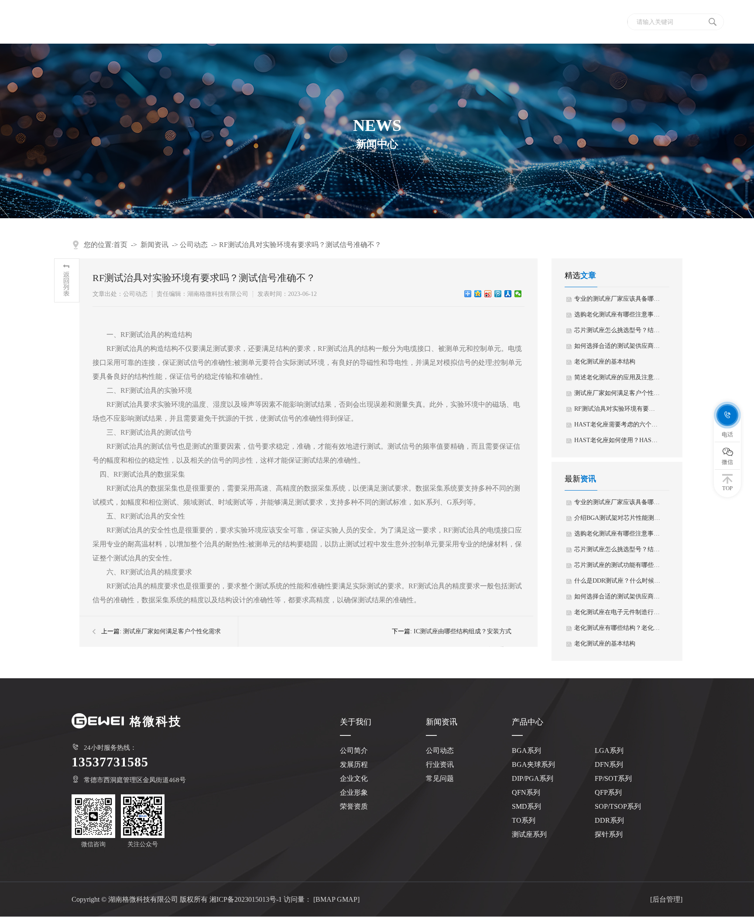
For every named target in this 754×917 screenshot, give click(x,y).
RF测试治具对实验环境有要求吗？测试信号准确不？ (300, 244)
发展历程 (354, 764)
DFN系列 (609, 764)
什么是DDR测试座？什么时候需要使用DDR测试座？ (617, 580)
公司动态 (194, 244)
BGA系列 (526, 750)
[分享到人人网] (508, 293)
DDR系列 (609, 820)
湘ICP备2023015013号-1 (245, 899)
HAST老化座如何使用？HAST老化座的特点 (617, 440)
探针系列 (609, 834)
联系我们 (559, 21)
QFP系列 (608, 792)
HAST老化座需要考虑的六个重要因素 (617, 424)
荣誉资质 (354, 806)
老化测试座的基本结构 (604, 361)
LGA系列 (609, 750)
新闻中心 (503, 21)
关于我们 (391, 21)
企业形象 (354, 792)
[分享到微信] (518, 293)
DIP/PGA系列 (532, 778)
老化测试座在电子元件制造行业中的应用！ (617, 612)
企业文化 (354, 778)
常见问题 (440, 778)
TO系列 (523, 820)
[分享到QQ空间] (478, 293)
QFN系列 (526, 792)
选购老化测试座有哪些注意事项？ (617, 314)
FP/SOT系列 (613, 778)
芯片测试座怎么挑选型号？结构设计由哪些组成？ (617, 330)
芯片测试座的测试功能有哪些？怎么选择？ (617, 565)
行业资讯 (440, 764)
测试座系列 (529, 834)
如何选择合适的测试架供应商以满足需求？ (617, 346)
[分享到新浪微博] (488, 293)
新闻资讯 (154, 244)
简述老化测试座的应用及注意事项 (617, 377)
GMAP (347, 899)
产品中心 (447, 21)
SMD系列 (526, 806)
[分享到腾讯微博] (498, 293)
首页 (344, 21)
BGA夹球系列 (533, 764)
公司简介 (354, 750)
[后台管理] (666, 899)
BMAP (325, 899)
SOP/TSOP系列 (618, 806)
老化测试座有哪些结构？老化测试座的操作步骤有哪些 (617, 628)
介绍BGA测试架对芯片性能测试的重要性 (617, 518)
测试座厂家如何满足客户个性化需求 (172, 631)
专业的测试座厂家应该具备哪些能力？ (617, 298)
